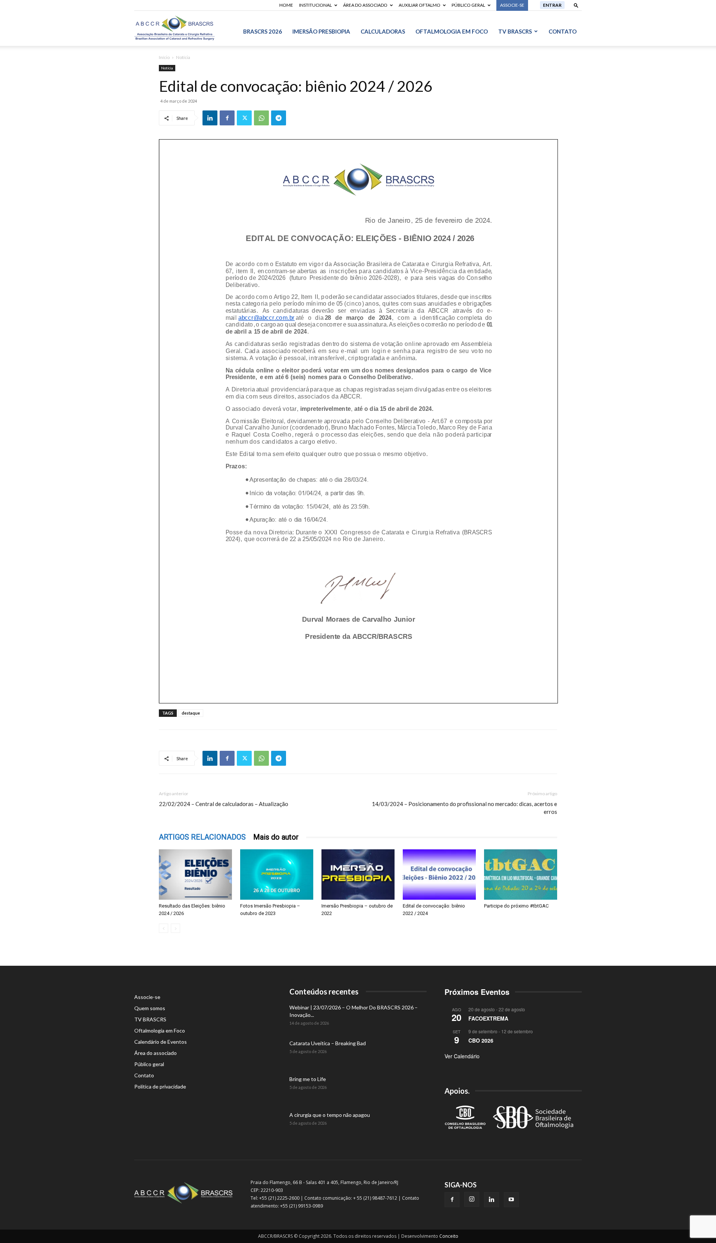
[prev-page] (163, 928)
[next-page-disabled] (175, 928)
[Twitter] (244, 117)
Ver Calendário (462, 1056)
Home (286, 5)
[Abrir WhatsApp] (697, 1224)
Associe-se (147, 997)
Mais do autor (276, 837)
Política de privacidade (160, 1086)
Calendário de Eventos (160, 1042)
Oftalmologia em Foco (451, 31)
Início (164, 57)
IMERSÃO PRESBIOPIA (321, 31)
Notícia (167, 68)
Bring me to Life (307, 1079)
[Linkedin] (209, 117)
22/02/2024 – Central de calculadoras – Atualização (223, 803)
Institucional (315, 5)
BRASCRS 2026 (262, 31)
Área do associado (365, 5)
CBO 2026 (480, 1040)
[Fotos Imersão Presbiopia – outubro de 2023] (276, 874)
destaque (191, 712)
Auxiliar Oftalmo (419, 5)
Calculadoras (383, 31)
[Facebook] (227, 117)
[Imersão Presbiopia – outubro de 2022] (358, 874)
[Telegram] (278, 117)
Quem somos (149, 1008)
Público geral (468, 5)
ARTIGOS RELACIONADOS (202, 837)
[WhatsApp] (261, 117)
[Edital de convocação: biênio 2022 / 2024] (439, 874)
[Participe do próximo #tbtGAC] (520, 874)
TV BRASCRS (515, 31)
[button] (576, 5)
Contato (563, 31)
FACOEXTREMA (488, 1018)
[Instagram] (471, 1199)
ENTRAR (552, 5)
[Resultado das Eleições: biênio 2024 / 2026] (195, 874)
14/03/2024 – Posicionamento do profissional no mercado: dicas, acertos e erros (464, 807)
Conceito (448, 1236)
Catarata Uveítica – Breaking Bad (327, 1043)
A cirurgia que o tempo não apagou (329, 1115)
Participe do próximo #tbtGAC (516, 906)
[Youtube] (511, 1199)
